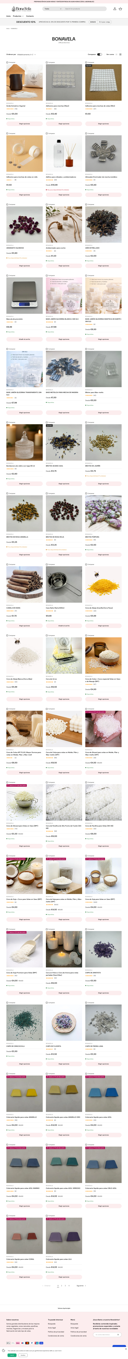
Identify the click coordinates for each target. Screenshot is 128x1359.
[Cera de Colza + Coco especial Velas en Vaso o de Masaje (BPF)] (103, 655)
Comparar (92, 54)
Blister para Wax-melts (94, 392)
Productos (17, 16)
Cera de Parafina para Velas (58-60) (99, 826)
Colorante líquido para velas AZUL (98, 1117)
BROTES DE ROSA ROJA (55, 537)
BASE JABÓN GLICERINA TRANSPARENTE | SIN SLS (24, 393)
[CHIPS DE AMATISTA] (103, 949)
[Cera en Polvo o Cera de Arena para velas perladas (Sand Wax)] (64, 949)
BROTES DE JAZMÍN (92, 466)
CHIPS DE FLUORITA (53, 1046)
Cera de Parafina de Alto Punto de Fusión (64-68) (64, 827)
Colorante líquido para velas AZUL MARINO (23, 1188)
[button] (120, 9)
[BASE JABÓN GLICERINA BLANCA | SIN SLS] (64, 295)
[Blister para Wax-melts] (103, 369)
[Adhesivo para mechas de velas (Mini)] (103, 82)
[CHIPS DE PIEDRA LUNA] (103, 1023)
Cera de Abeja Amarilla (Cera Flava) (99, 608)
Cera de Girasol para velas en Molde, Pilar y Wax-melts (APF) (102, 753)
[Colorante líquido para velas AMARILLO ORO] (64, 1094)
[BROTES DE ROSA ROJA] (64, 513)
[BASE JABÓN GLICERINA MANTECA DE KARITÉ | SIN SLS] (103, 295)
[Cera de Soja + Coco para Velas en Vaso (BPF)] (24, 876)
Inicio (8, 16)
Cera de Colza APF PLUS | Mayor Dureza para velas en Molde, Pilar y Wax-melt (23, 753)
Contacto (30, 16)
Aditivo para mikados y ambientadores (61, 177)
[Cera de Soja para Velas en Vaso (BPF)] (103, 876)
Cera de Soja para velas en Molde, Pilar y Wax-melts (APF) (64, 900)
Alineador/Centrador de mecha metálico (101, 177)
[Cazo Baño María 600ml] (64, 584)
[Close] (126, 1349)
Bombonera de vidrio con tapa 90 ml (20, 466)
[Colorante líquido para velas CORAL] (24, 1236)
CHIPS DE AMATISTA (93, 973)
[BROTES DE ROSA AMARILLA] (24, 513)
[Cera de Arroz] (64, 655)
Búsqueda (51, 1324)
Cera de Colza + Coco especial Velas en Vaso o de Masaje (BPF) (102, 680)
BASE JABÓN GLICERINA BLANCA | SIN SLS (62, 319)
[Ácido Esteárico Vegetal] (24, 82)
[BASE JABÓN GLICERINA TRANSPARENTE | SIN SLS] (24, 369)
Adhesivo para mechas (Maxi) (57, 106)
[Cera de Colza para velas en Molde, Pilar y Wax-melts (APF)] (64, 729)
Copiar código (105, 22)
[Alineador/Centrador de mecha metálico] (103, 153)
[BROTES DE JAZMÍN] (103, 442)
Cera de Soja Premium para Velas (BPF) (21, 973)
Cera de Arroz (51, 679)
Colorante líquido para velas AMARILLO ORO (63, 1117)
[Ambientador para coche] (64, 224)
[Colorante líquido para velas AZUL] (103, 1094)
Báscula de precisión (14, 319)
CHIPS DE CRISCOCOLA (15, 1046)
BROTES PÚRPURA (92, 537)
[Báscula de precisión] (24, 295)
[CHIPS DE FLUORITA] (64, 1023)
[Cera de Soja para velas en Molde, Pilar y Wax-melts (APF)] (64, 876)
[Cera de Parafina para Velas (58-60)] (103, 802)
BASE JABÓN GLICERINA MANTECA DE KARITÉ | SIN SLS (103, 320)
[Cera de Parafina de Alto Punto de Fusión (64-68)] (64, 802)
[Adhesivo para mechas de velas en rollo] (24, 153)
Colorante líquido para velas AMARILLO (21, 1117)
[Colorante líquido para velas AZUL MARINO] (24, 1165)
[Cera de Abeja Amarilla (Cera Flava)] (103, 584)
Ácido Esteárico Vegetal (15, 106)
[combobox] (74, 9)
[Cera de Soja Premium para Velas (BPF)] (24, 949)
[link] (46, 1286)
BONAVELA (14, 28)
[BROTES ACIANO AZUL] (64, 442)
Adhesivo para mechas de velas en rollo (22, 177)
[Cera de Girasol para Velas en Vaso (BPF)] (24, 802)
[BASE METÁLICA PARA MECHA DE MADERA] (64, 369)
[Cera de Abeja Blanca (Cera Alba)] (24, 655)
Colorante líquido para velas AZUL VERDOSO (63, 1188)
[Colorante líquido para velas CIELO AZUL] (103, 1165)
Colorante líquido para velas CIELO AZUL (101, 1188)
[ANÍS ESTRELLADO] (103, 224)
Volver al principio (64, 1308)
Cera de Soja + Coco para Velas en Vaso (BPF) (24, 899)
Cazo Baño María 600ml (55, 608)
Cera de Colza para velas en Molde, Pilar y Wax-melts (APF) (62, 753)
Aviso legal (52, 1328)
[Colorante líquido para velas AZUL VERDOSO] (64, 1165)
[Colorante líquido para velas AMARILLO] (24, 1094)
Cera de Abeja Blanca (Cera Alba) (19, 679)
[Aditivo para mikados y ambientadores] (64, 153)
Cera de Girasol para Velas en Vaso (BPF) (22, 826)
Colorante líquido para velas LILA (59, 1259)
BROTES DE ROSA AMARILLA (17, 537)
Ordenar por (11, 54)
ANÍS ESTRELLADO (92, 248)
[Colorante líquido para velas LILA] (64, 1236)
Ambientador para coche (56, 248)
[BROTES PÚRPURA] (103, 513)
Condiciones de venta (56, 1336)
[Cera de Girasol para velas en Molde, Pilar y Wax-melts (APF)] (103, 729)
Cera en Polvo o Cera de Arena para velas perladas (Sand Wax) (62, 974)
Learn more (58, 1351)
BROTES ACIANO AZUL (54, 466)
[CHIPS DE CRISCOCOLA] (24, 1023)
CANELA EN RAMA (13, 608)
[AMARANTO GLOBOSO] (24, 224)
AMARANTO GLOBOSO (15, 248)
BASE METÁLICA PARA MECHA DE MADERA (62, 392)
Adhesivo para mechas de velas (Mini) (100, 106)
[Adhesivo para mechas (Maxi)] (64, 82)
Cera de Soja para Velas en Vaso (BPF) (100, 899)
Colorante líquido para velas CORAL (20, 1259)
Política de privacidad (56, 1332)
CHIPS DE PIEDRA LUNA (94, 1046)
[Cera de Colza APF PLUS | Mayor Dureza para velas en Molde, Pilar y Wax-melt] (24, 729)
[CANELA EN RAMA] (24, 584)
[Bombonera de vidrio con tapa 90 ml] (24, 442)
